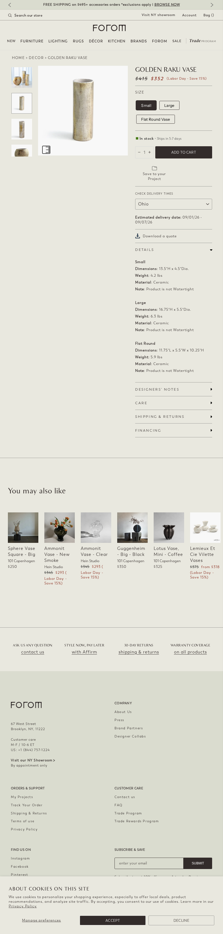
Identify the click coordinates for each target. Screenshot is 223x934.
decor (36, 58)
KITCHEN (116, 41)
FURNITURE (32, 41)
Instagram (20, 858)
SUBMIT (198, 863)
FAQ (118, 805)
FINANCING (148, 430)
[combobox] (32, 15)
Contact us (124, 797)
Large (169, 105)
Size (139, 92)
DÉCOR (96, 41)
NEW (11, 41)
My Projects (22, 797)
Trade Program (128, 813)
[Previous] (12, 5)
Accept (113, 921)
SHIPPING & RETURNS (159, 417)
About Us (123, 712)
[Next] (210, 5)
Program (202, 40)
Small (146, 105)
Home (18, 58)
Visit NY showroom (158, 15)
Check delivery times (154, 193)
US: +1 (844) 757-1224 (30, 750)
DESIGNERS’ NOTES (157, 389)
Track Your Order (27, 805)
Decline (181, 921)
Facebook (20, 866)
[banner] (111, 5)
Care (141, 403)
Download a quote (160, 236)
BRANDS (139, 41)
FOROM (159, 41)
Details (144, 250)
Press (119, 720)
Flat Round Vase (155, 119)
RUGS (78, 41)
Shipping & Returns (29, 813)
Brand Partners (128, 728)
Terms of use (22, 821)
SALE (176, 41)
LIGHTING (58, 41)
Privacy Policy (23, 906)
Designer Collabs (130, 736)
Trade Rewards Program (136, 821)
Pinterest (19, 875)
